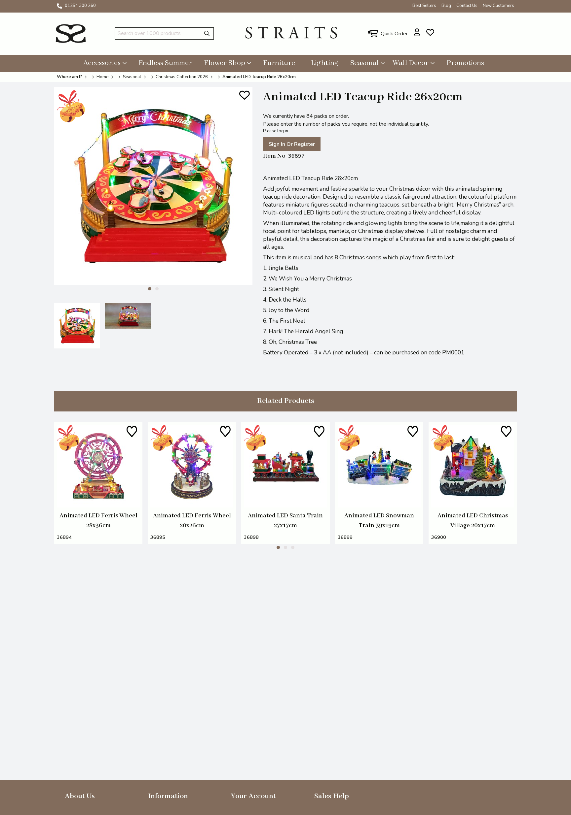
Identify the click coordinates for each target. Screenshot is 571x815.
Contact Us (466, 6)
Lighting (324, 63)
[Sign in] (417, 32)
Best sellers (424, 6)
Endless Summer (165, 63)
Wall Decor (411, 63)
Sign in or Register (292, 144)
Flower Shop (224, 63)
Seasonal (364, 63)
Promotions (465, 63)
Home (102, 77)
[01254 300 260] (59, 6)
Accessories (102, 63)
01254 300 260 (80, 6)
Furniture (279, 63)
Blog (446, 6)
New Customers (498, 6)
